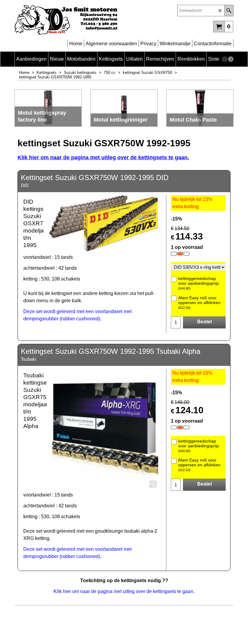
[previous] (224, 59)
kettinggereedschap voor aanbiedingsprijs (198, 283)
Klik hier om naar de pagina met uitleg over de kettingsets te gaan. (103, 157)
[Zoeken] (228, 10)
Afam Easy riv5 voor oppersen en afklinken (199, 302)
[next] (230, 59)
